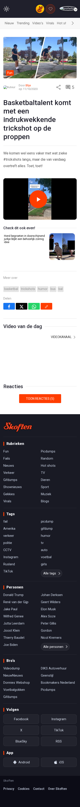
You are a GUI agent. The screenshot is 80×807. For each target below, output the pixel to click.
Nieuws (8, 466)
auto (44, 550)
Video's (37, 23)
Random (47, 458)
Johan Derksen (52, 595)
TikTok (8, 571)
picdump (47, 521)
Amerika (9, 529)
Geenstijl (47, 675)
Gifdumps (10, 480)
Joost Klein (11, 631)
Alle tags (49, 573)
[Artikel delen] (58, 87)
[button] (73, 23)
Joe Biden (10, 645)
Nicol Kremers (51, 638)
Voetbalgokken (14, 690)
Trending (23, 23)
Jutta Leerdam (13, 623)
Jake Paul (10, 609)
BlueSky (21, 741)
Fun (6, 451)
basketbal (11, 289)
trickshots (28, 289)
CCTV (7, 550)
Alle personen (53, 647)
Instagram (10, 557)
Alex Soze (48, 616)
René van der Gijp (15, 602)
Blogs (45, 501)
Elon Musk (48, 609)
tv (42, 543)
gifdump (47, 529)
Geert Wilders (50, 602)
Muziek (46, 494)
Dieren (45, 480)
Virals (50, 23)
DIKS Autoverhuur (54, 668)
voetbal (46, 557)
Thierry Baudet (13, 638)
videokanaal (61, 337)
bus (53, 289)
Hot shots (64, 23)
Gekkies (9, 494)
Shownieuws (12, 487)
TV (43, 473)
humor (43, 289)
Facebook (21, 719)
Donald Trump (13, 595)
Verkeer (8, 473)
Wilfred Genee (13, 616)
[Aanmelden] (68, 8)
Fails (6, 458)
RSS (59, 741)
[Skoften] (17, 426)
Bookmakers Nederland (58, 683)
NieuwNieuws (13, 675)
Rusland (9, 564)
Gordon (46, 631)
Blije (28, 85)
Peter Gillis (48, 623)
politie (7, 543)
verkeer (8, 536)
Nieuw (9, 23)
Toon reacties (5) (40, 398)
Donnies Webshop (16, 683)
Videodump (11, 668)
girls (44, 564)
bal (60, 289)
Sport (45, 487)
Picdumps (48, 451)
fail (5, 521)
